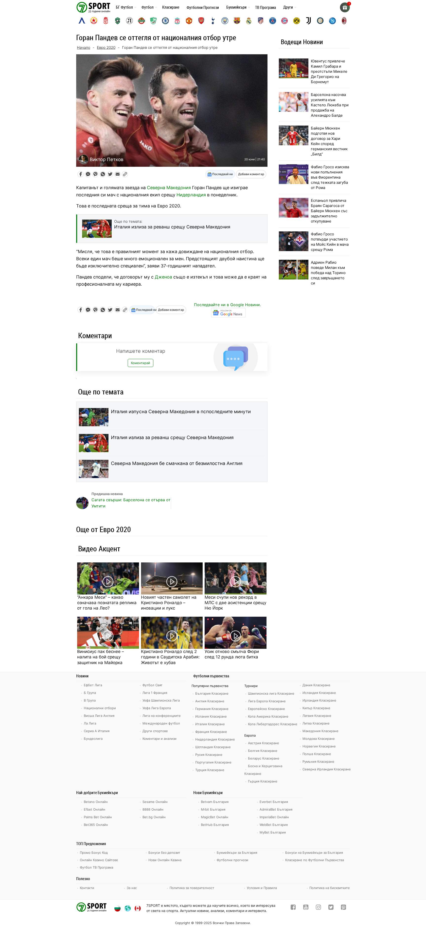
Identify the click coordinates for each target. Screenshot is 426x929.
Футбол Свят (152, 685)
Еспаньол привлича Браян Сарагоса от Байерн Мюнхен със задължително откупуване (329, 210)
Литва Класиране (316, 723)
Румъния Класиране (318, 761)
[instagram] (318, 908)
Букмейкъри (236, 7)
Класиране (170, 7)
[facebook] (293, 908)
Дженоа (163, 276)
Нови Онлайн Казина (164, 860)
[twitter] (331, 908)
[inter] (320, 20)
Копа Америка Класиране (268, 716)
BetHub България (215, 825)
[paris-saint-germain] (272, 20)
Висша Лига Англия (99, 716)
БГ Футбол (124, 7)
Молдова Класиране (318, 739)
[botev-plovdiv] (141, 20)
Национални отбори (100, 708)
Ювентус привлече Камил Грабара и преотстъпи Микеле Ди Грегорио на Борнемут (329, 71)
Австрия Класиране (263, 743)
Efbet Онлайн (94, 809)
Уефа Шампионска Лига (161, 700)
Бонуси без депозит (164, 853)
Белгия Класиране (262, 751)
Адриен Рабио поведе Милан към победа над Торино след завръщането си (328, 272)
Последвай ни (222, 174)
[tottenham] (213, 20)
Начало (83, 47)
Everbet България (274, 802)
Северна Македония (169, 187)
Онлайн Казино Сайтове (99, 860)
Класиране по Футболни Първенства (314, 860)
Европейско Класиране (266, 709)
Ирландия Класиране (319, 700)
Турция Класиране (209, 770)
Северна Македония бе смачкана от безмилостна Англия (177, 463)
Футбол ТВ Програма (96, 867)
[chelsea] (165, 20)
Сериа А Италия (96, 731)
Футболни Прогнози (203, 7)
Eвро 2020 (106, 47)
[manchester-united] (189, 20)
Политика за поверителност (192, 888)
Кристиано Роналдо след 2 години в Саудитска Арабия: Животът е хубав (170, 657)
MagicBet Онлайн (214, 817)
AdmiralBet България (276, 809)
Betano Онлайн (96, 802)
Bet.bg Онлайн (154, 817)
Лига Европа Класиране (267, 701)
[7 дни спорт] (94, 7)
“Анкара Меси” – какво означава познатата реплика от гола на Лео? (107, 603)
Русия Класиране (208, 755)
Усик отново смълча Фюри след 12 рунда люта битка (232, 654)
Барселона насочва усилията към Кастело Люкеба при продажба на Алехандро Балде (330, 105)
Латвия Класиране (316, 716)
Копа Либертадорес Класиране (272, 724)
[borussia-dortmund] (296, 20)
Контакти (87, 888)
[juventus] (308, 20)
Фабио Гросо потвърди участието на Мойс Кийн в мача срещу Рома (330, 242)
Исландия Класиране (319, 693)
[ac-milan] (344, 20)
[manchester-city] (225, 20)
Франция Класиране (211, 732)
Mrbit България (213, 809)
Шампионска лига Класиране (271, 693)
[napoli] (332, 20)
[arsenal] (201, 20)
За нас (132, 888)
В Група (90, 700)
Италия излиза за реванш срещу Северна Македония (172, 437)
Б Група (90, 693)
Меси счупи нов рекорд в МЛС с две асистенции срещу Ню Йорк (235, 603)
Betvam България (215, 802)
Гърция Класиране (262, 781)
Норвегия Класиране (319, 746)
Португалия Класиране (213, 762)
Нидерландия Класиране (215, 739)
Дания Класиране (316, 685)
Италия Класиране (210, 724)
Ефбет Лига (93, 685)
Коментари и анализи (159, 739)
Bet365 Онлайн (96, 825)
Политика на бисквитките (329, 888)
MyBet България (273, 832)
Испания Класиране (211, 716)
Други (288, 7)
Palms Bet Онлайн (98, 817)
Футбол (148, 7)
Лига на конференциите (161, 716)
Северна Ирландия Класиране (326, 769)
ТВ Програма (265, 7)
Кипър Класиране (316, 708)
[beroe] (153, 20)
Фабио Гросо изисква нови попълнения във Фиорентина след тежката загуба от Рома (330, 177)
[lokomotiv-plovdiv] (129, 20)
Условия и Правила (262, 888)
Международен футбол (161, 723)
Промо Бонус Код (94, 853)
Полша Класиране (316, 754)
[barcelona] (237, 20)
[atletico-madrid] (260, 20)
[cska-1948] (105, 20)
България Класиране (212, 693)
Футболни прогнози (232, 860)
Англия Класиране (209, 701)
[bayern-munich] (284, 20)
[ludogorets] (117, 20)
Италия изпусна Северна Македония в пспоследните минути (181, 411)
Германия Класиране (212, 709)
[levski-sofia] (82, 20)
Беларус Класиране (263, 758)
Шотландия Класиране (213, 747)
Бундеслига (93, 739)
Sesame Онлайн (155, 802)
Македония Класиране (320, 731)
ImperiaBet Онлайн (274, 817)
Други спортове (155, 731)
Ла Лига (90, 723)
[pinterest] (343, 908)
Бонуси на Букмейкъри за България (314, 853)
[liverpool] (177, 20)
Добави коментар (251, 174)
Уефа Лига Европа (156, 708)
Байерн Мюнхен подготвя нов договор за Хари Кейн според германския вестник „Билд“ (329, 141)
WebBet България (274, 825)
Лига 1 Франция (154, 693)
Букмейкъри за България (237, 853)
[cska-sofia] (93, 20)
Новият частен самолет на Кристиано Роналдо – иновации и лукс (168, 603)
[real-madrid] (248, 20)
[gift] (345, 7)
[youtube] (306, 908)
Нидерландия (191, 194)
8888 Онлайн (152, 809)
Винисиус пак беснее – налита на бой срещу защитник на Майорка (100, 657)
